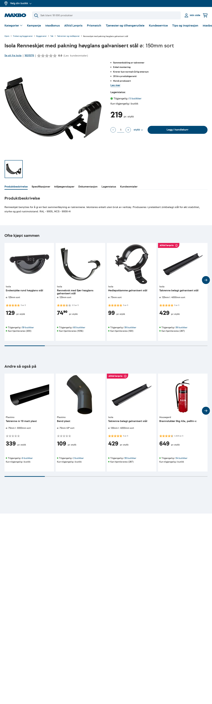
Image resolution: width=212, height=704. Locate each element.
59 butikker (28, 327)
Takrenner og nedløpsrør (68, 36)
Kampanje (34, 26)
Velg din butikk (19, 3)
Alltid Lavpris (73, 26)
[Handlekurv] (205, 15)
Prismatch (94, 26)
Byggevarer (41, 36)
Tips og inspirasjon (185, 26)
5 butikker (135, 98)
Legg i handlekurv (177, 129)
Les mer (115, 85)
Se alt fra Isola (13, 55)
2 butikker (78, 458)
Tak (51, 36)
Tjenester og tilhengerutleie (125, 26)
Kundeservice (158, 26)
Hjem (6, 36)
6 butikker (27, 458)
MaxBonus (52, 26)
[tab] (16, 187)
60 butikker (79, 327)
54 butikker (181, 458)
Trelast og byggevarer (23, 36)
